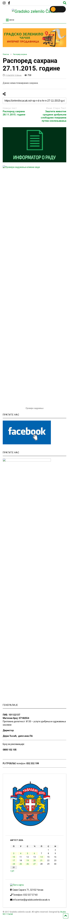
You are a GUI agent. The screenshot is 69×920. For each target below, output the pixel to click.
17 (14, 860)
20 (34, 860)
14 (41, 857)
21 (41, 860)
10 (14, 857)
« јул (12, 871)
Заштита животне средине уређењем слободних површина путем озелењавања (53, 116)
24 (14, 864)
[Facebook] (9, 3)
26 (27, 864)
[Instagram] (4, 3)
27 (34, 864)
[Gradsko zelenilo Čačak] (34, 11)
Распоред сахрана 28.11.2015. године (14, 113)
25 (21, 864)
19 (27, 860)
